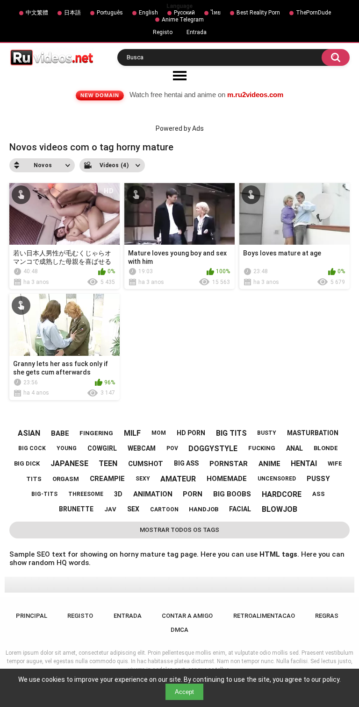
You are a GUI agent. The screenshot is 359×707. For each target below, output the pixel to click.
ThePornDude (313, 12)
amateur (178, 478)
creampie (107, 478)
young (67, 448)
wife (335, 463)
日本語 (72, 12)
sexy (143, 478)
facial (240, 509)
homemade (227, 478)
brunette (76, 509)
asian (29, 433)
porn (192, 494)
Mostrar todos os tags (179, 529)
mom (158, 433)
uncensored (277, 478)
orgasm (65, 478)
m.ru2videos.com (255, 95)
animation (152, 494)
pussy (318, 478)
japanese (69, 463)
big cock (32, 448)
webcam (142, 448)
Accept (184, 691)
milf (132, 433)
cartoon (164, 509)
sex (133, 509)
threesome (85, 494)
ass (318, 493)
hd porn (191, 433)
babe (60, 433)
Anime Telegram (183, 19)
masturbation (312, 433)
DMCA (179, 629)
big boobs (232, 494)
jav (110, 509)
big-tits (44, 494)
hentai (304, 463)
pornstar (228, 464)
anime (269, 464)
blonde (326, 448)
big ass (186, 463)
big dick (27, 463)
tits (34, 478)
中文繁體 (37, 12)
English (148, 12)
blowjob (279, 509)
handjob (203, 509)
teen (108, 463)
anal (294, 448)
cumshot (145, 464)
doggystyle (212, 448)
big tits (231, 433)
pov (172, 448)
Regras (326, 615)
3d (118, 494)
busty (266, 433)
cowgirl (102, 448)
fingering (96, 433)
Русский (184, 12)
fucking (261, 448)
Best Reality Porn (258, 12)
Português (110, 12)
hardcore (282, 494)
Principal (31, 615)
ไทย (216, 12)
